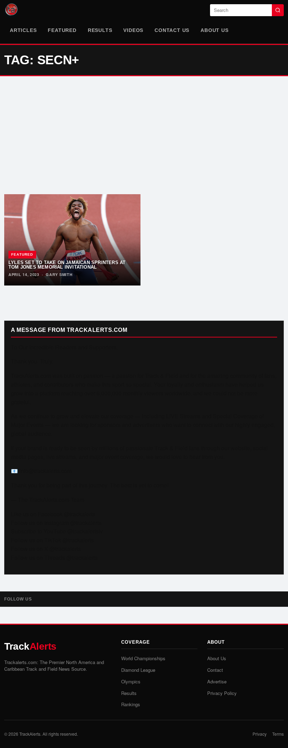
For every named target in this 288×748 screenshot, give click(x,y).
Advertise (217, 681)
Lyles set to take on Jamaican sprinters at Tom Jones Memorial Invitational (66, 265)
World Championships (143, 658)
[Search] (278, 10)
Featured (62, 30)
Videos (133, 30)
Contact (215, 670)
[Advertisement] (144, 135)
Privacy (260, 734)
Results (100, 30)
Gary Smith (59, 274)
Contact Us (172, 30)
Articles (23, 30)
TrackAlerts (29, 734)
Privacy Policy (222, 693)
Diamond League (138, 670)
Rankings (130, 704)
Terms (278, 734)
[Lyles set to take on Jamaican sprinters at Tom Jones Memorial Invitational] (72, 240)
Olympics (130, 681)
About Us (214, 30)
